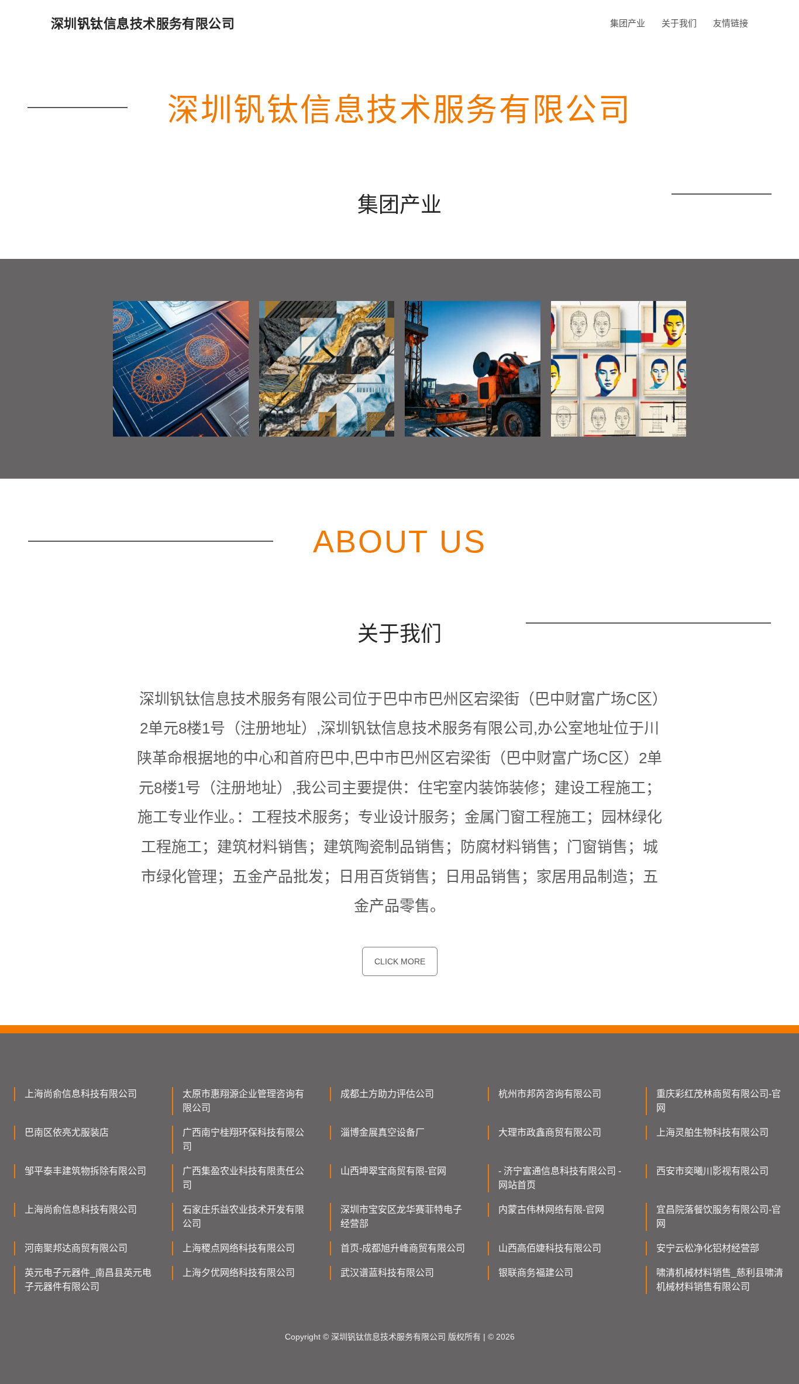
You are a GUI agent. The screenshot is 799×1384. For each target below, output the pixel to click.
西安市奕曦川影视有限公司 (712, 1171)
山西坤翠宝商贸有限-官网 (393, 1171)
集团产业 (627, 23)
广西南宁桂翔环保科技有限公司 (243, 1139)
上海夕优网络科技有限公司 (238, 1273)
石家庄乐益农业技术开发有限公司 (243, 1217)
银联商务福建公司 (535, 1273)
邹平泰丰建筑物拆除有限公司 (85, 1171)
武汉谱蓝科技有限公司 (387, 1273)
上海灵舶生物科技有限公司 (712, 1132)
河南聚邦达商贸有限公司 (76, 1248)
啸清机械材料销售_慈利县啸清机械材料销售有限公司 (719, 1280)
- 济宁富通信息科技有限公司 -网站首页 (559, 1178)
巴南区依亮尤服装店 (67, 1132)
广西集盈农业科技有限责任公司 (243, 1178)
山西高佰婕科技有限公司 (549, 1248)
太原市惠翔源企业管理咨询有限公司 (243, 1101)
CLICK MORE (399, 961)
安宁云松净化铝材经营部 (707, 1248)
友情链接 (730, 23)
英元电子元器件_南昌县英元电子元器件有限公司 (88, 1280)
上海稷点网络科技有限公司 (238, 1248)
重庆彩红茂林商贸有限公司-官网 (718, 1101)
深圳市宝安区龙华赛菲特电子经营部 (401, 1217)
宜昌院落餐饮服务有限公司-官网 (718, 1217)
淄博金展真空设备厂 (382, 1132)
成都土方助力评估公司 (387, 1094)
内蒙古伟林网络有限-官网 (551, 1210)
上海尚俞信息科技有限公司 (81, 1094)
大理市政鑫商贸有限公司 (549, 1132)
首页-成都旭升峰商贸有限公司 (402, 1248)
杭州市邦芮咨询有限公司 (549, 1094)
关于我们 (679, 23)
